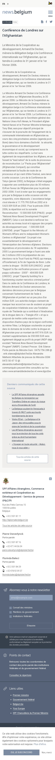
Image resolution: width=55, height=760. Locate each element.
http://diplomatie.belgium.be (15, 520)
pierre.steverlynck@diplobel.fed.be (17, 550)
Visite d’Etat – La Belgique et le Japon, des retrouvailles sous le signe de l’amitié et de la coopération (29, 423)
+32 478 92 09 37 (14, 571)
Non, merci (47, 752)
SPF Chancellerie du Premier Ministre (30, 713)
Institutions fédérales (22, 616)
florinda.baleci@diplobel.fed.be (16, 574)
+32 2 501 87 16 (13, 542)
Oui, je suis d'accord (21, 752)
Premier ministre (21, 695)
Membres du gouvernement (26, 612)
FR (3, 4)
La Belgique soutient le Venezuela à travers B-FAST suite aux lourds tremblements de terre (28, 412)
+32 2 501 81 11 (13, 516)
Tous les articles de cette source (27, 458)
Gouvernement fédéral (23, 699)
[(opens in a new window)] (45, 22)
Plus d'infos (40, 744)
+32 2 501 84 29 (13, 567)
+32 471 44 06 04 (14, 546)
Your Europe (19, 708)
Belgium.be (18, 704)
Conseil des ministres (23, 608)
